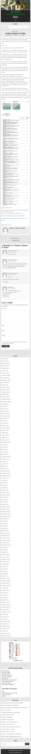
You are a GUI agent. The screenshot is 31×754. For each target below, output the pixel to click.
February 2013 (5, 506)
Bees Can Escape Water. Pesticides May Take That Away (15, 707)
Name (3, 325)
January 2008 (5, 590)
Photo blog (15, 31)
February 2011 (5, 554)
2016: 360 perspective (7, 675)
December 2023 (5, 375)
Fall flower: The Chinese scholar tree (10, 722)
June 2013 (4, 499)
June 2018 (4, 432)
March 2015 (4, 468)
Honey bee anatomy (6, 710)
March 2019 (4, 425)
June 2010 (4, 568)
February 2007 (5, 602)
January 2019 (5, 430)
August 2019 (4, 418)
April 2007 (4, 597)
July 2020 (4, 406)
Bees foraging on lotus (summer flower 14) (11, 736)
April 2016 (4, 451)
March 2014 (4, 490)
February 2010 (5, 578)
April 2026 (4, 358)
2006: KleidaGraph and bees (8, 684)
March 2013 (4, 504)
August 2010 (4, 564)
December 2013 (5, 494)
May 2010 (4, 571)
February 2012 (5, 533)
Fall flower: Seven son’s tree (8, 724)
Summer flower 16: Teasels (8, 731)
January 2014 (5, 492)
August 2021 (4, 394)
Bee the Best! (15, 11)
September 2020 (6, 401)
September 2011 (5, 545)
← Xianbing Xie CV (15, 240)
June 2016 (4, 447)
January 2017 (5, 439)
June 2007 (4, 592)
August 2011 (4, 547)
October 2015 (5, 459)
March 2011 (4, 552)
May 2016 (4, 449)
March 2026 (4, 361)
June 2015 (4, 463)
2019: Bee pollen (5, 670)
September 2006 (6, 611)
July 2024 (4, 370)
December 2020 (5, 399)
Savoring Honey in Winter (8, 714)
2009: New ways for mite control (9, 679)
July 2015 (4, 461)
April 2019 (4, 423)
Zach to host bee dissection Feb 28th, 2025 (11, 726)
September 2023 (6, 380)
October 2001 (5, 628)
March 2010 (4, 576)
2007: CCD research (6, 682)
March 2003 (4, 623)
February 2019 (5, 428)
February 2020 (5, 413)
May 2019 (4, 420)
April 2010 (4, 573)
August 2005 (5, 616)
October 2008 (5, 583)
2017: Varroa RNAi (6, 672)
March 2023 (4, 382)
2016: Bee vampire (6, 673)
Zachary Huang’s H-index (15, 33)
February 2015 (5, 471)
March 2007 (4, 600)
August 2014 (4, 478)
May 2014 (4, 485)
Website (3, 335)
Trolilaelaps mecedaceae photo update (11, 712)
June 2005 (4, 619)
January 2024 (5, 373)
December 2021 (5, 392)
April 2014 (4, 487)
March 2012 (4, 530)
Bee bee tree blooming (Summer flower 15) (12, 734)
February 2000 (5, 633)
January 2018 (5, 435)
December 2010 (5, 559)
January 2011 (5, 557)
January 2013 (5, 509)
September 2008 (6, 585)
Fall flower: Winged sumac (8, 719)
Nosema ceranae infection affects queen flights (12, 702)
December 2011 (5, 537)
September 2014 (5, 475)
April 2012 (4, 528)
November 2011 (5, 540)
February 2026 (5, 363)
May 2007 (4, 595)
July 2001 (4, 631)
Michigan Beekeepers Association (9, 692)
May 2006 (4, 614)
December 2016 (5, 442)
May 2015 (4, 466)
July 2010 (4, 566)
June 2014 (4, 482)
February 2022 (5, 387)
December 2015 (5, 456)
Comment (4, 308)
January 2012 (5, 535)
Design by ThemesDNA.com (15, 752)
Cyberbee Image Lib (6, 694)
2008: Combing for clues (7, 681)
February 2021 (5, 396)
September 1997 (5, 635)
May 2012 (4, 525)
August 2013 (4, 497)
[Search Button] (15, 20)
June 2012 (4, 523)
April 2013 (4, 502)
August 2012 (4, 518)
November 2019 (5, 416)
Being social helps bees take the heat (10, 705)
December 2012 (5, 511)
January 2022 (5, 389)
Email (3, 330)
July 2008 (4, 588)
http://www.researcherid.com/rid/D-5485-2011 (12, 213)
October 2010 (5, 561)
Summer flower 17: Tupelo (8, 729)
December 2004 (5, 621)
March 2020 (4, 411)
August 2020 (5, 404)
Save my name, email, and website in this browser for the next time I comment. (14, 342)
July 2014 (4, 480)
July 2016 (4, 444)
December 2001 (5, 626)
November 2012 (5, 513)
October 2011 (5, 542)
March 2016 (4, 454)
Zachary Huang (9, 35)
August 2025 (4, 365)
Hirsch (9, 47)
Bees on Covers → (15, 238)
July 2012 (4, 521)
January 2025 (5, 368)
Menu (17, 17)
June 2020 (4, 408)
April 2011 (4, 549)
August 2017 (4, 437)
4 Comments (22, 35)
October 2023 (5, 377)
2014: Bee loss (5, 678)
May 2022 (4, 384)
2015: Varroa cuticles (6, 676)
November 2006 (5, 607)
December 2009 (5, 580)
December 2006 (5, 604)
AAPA (3, 691)
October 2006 (5, 609)
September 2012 (5, 516)
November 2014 (5, 473)
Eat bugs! (4, 695)
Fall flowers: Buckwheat (7, 717)
